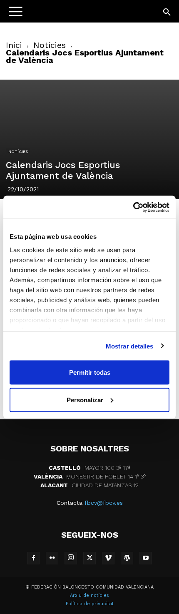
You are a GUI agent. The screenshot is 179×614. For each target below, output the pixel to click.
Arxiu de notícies (89, 595)
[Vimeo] (108, 558)
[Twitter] (89, 558)
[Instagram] (71, 558)
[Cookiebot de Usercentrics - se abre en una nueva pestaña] (133, 207)
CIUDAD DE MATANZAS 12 (89, 485)
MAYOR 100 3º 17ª (89, 467)
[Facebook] (33, 558)
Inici (14, 45)
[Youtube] (145, 558)
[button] (167, 12)
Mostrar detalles (130, 345)
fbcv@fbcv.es (104, 502)
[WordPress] (127, 558)
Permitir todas (89, 372)
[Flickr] (52, 558)
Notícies (49, 45)
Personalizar (85, 399)
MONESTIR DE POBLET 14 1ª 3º (90, 476)
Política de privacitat (90, 603)
